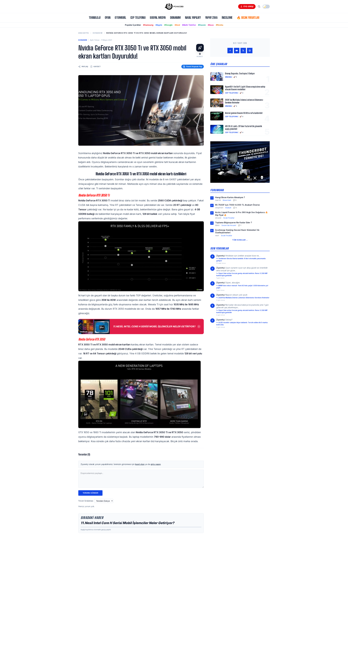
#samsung (148, 25)
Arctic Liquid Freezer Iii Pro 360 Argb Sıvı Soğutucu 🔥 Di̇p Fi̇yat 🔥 (241, 213)
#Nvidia (219, 25)
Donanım (175, 17)
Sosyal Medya (158, 17)
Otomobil (120, 17)
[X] (243, 50)
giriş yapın (156, 464)
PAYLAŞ (85, 66)
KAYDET (97, 66)
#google (168, 25)
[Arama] (259, 6)
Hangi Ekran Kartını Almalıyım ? (230, 197)
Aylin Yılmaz (95, 40)
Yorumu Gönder (90, 493)
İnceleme (227, 17)
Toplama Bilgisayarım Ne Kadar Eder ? (233, 222)
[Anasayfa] (174, 6)
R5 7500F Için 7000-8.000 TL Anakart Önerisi (237, 205)
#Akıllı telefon (189, 25)
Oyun (108, 17)
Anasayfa (83, 33)
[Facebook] (230, 50)
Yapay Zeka (211, 17)
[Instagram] (249, 50)
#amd (177, 25)
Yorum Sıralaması (85, 501)
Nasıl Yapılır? (193, 17)
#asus (211, 25)
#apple (159, 25)
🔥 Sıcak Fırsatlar (248, 17)
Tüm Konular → (240, 240)
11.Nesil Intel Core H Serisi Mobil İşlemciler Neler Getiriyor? (127, 523)
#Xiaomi (202, 25)
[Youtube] (236, 50)
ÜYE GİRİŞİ (248, 6)
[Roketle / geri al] (200, 47)
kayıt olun (140, 464)
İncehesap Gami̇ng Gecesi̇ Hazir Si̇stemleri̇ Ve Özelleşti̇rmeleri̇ (237, 231)
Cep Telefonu (137, 17)
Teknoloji (94, 17)
